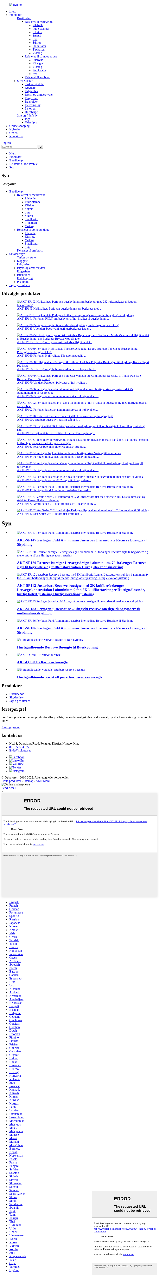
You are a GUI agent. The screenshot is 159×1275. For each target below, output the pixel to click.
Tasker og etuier (34, 84)
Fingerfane (31, 98)
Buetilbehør (24, 18)
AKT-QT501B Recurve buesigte (42, 662)
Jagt (27, 119)
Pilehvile (38, 25)
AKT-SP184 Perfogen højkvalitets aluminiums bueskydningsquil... (58, 456)
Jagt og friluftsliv (27, 115)
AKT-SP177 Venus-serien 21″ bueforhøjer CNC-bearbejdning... (56, 503)
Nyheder (14, 129)
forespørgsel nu (11, 727)
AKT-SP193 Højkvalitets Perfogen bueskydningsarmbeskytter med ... (59, 308)
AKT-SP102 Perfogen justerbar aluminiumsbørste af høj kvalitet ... (58, 409)
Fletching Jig (33, 105)
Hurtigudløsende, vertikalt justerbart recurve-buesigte (59, 677)
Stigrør (37, 42)
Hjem (12, 11)
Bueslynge (31, 112)
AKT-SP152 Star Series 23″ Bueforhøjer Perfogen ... (49, 513)
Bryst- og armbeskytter (39, 94)
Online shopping (19, 126)
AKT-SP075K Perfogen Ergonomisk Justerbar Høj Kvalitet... (54, 342)
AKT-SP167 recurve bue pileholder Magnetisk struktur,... (52, 446)
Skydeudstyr (24, 80)
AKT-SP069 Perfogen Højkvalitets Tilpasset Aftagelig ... (51, 355)
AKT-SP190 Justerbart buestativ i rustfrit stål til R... (48, 419)
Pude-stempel (41, 28)
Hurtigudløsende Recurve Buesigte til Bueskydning (57, 647)
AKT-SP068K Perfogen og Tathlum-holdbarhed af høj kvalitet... (56, 369)
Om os (13, 132)
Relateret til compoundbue (41, 56)
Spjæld (37, 35)
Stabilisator (39, 46)
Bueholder (31, 101)
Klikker (37, 32)
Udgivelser (31, 91)
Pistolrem (30, 108)
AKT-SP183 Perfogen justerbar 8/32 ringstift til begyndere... (54, 480)
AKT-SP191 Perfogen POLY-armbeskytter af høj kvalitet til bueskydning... (63, 318)
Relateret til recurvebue (39, 21)
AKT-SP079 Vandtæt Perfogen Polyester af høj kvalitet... (52, 382)
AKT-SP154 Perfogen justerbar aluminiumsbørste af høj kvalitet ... (58, 470)
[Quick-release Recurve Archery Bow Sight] (50, 639)
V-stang (37, 53)
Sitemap (28, 781)
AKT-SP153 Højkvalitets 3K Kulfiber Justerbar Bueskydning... (56, 433)
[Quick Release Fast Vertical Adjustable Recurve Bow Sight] (51, 669)
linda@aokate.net (20, 750)
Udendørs (31, 122)
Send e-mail (9, 787)
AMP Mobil (43, 781)
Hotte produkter (11, 781)
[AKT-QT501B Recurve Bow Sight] (38, 654)
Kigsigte (38, 63)
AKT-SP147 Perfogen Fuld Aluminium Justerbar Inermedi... (54, 490)
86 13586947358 (19, 747)
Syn (35, 39)
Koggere (30, 87)
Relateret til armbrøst (37, 77)
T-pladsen (39, 49)
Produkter (15, 14)
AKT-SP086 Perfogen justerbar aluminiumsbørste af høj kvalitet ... (58, 396)
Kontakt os (16, 136)
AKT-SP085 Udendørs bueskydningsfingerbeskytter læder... (54, 328)
